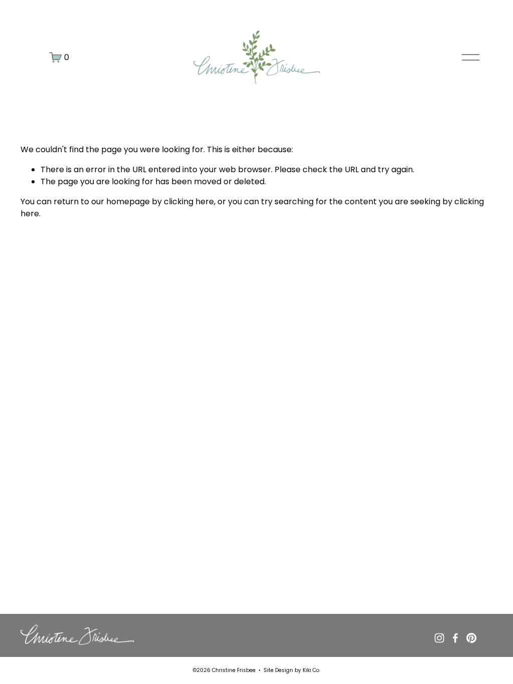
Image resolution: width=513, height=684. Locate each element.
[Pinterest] (471, 638)
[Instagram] (439, 638)
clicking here (189, 201)
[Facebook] (455, 638)
